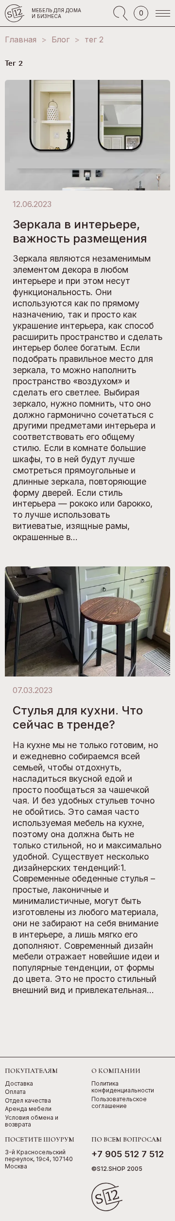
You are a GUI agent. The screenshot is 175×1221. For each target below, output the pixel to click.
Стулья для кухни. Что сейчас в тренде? (78, 717)
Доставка (19, 1083)
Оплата (15, 1092)
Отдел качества (28, 1100)
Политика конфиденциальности (122, 1087)
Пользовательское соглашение (119, 1103)
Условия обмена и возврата (31, 1121)
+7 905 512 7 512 (127, 1154)
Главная (20, 39)
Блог (61, 39)
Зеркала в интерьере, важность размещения (80, 231)
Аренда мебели (28, 1109)
